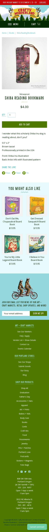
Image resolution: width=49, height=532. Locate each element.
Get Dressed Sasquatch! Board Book (36, 221)
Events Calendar (24, 348)
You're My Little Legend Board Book (12, 258)
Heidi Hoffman (25, 525)
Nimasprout (24, 94)
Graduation (24, 392)
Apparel (24, 405)
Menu (15, 24)
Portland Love (24, 452)
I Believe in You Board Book (36, 258)
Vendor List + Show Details (24, 340)
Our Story (25, 370)
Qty (3, 114)
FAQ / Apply (25, 336)
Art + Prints (24, 409)
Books (11, 33)
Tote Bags (24, 465)
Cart (34, 24)
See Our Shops (24, 362)
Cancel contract (37, 527)
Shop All (24, 388)
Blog (25, 375)
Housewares (24, 439)
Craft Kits (24, 431)
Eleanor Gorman (10, 525)
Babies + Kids (24, 413)
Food (24, 435)
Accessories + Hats (24, 401)
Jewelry (25, 443)
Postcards (24, 456)
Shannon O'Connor (38, 522)
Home (4, 33)
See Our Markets (24, 331)
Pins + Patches (24, 448)
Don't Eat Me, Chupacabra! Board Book (12, 221)
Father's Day (24, 396)
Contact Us (24, 344)
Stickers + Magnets (24, 460)
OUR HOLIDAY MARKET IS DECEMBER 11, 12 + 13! (20, 2)
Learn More (42, 2)
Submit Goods (25, 366)
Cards (24, 426)
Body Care (24, 418)
